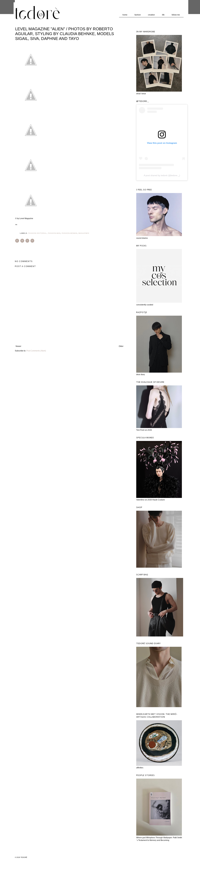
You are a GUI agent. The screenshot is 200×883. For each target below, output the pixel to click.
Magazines (83, 233)
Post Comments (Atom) (36, 351)
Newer (18, 346)
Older (121, 346)
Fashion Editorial (37, 233)
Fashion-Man (54, 233)
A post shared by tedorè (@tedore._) (162, 175)
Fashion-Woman (69, 233)
